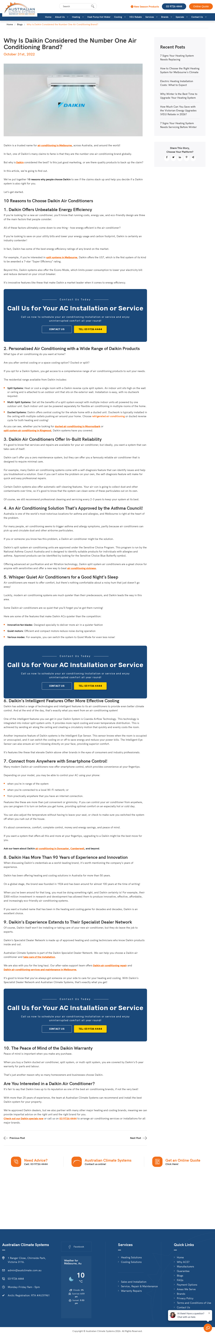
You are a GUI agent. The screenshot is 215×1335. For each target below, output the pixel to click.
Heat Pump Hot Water (98, 16)
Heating (76, 16)
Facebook (79, 1246)
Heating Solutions (131, 1257)
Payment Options (187, 1284)
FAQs (180, 1280)
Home (48, 16)
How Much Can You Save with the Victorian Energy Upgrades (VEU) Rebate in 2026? (178, 110)
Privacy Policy (185, 1298)
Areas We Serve (186, 1289)
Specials (180, 16)
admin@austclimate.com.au (24, 1270)
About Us (60, 16)
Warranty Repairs (131, 1290)
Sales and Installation (133, 1281)
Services (149, 16)
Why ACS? (183, 1262)
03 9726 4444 (174, 6)
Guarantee (183, 1271)
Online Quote (201, 6)
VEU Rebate (135, 16)
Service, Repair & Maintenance (139, 1286)
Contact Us (197, 16)
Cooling (118, 16)
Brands (164, 16)
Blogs (20, 24)
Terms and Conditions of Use (194, 1302)
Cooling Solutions (131, 1262)
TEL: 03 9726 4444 (90, 329)
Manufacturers (185, 1266)
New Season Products (146, 6)
